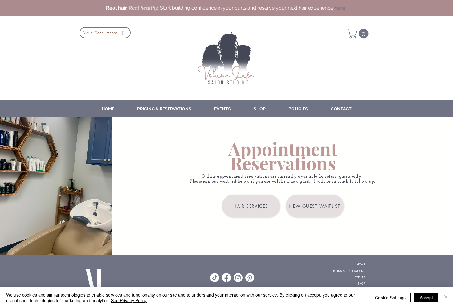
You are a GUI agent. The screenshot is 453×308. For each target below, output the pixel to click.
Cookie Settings (390, 297)
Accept (426, 297)
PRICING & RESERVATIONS (354, 271)
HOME (361, 265)
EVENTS (360, 278)
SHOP (361, 284)
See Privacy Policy (129, 300)
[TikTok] (214, 277)
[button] (359, 33)
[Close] (445, 297)
